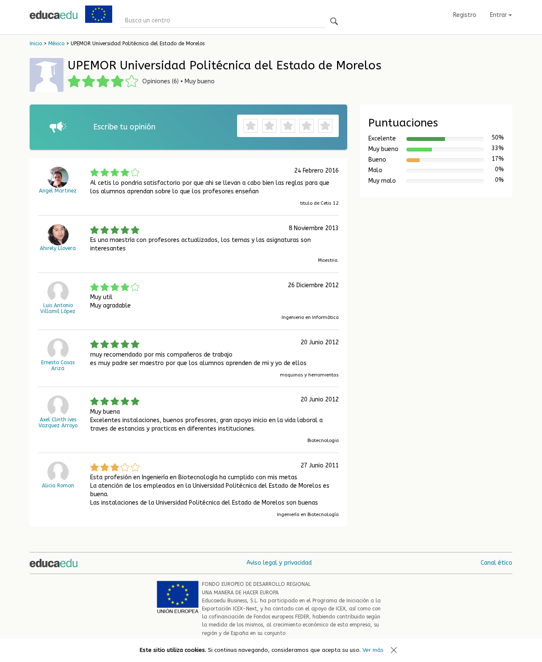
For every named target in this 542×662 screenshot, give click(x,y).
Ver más (373, 650)
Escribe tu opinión (124, 127)
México (56, 44)
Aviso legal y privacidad (279, 562)
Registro (464, 15)
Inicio (36, 44)
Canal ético (496, 562)
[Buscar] (334, 22)
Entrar (499, 15)
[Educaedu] (53, 14)
